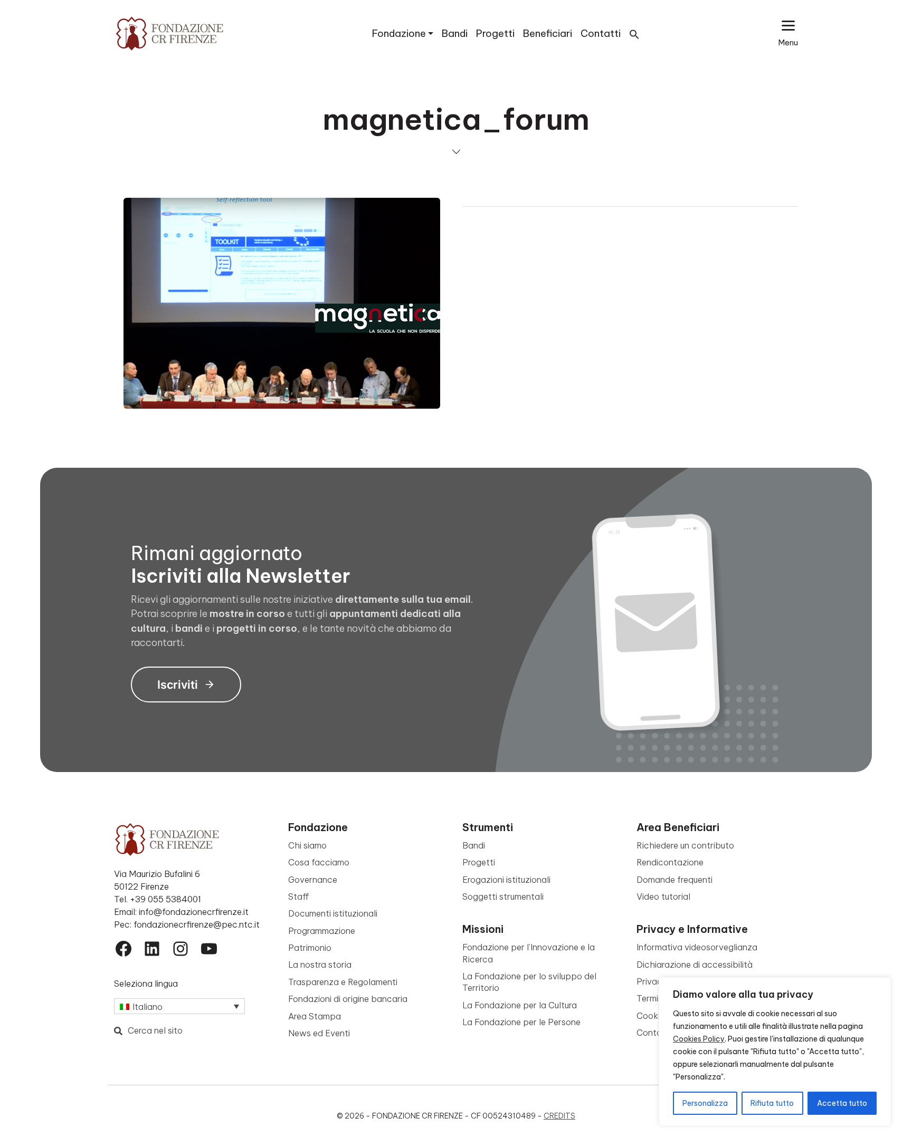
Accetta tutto (842, 1103)
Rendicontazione (670, 862)
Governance (312, 879)
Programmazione (321, 931)
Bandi (455, 33)
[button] (634, 33)
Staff (298, 896)
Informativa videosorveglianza (696, 947)
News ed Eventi (319, 1033)
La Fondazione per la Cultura (519, 1005)
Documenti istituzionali (332, 913)
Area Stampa (314, 1016)
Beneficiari (547, 33)
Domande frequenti (674, 879)
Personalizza (705, 1103)
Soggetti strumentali (503, 896)
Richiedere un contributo (685, 845)
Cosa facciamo (318, 862)
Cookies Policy (699, 1039)
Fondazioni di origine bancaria (347, 999)
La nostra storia (320, 964)
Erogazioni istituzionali (506, 879)
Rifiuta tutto (772, 1103)
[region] (775, 1051)
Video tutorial (663, 896)
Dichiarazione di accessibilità (694, 964)
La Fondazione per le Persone (521, 1022)
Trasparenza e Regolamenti (342, 982)
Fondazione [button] (399, 33)
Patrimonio (309, 947)
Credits (559, 1116)
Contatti (601, 33)
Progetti (495, 33)
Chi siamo (307, 845)
